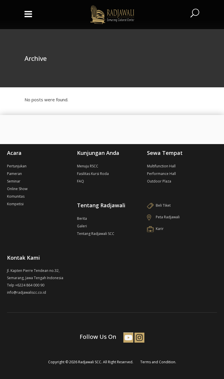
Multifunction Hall (161, 166)
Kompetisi (15, 203)
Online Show (17, 188)
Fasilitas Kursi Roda (93, 173)
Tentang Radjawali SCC (95, 233)
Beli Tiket (163, 205)
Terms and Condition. (158, 361)
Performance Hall (161, 173)
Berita (82, 218)
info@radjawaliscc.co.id (26, 292)
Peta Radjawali (168, 217)
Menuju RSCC (87, 166)
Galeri (82, 226)
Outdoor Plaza (159, 181)
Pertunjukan (17, 166)
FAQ (80, 181)
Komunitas (15, 196)
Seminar (13, 181)
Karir (160, 228)
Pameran (14, 173)
